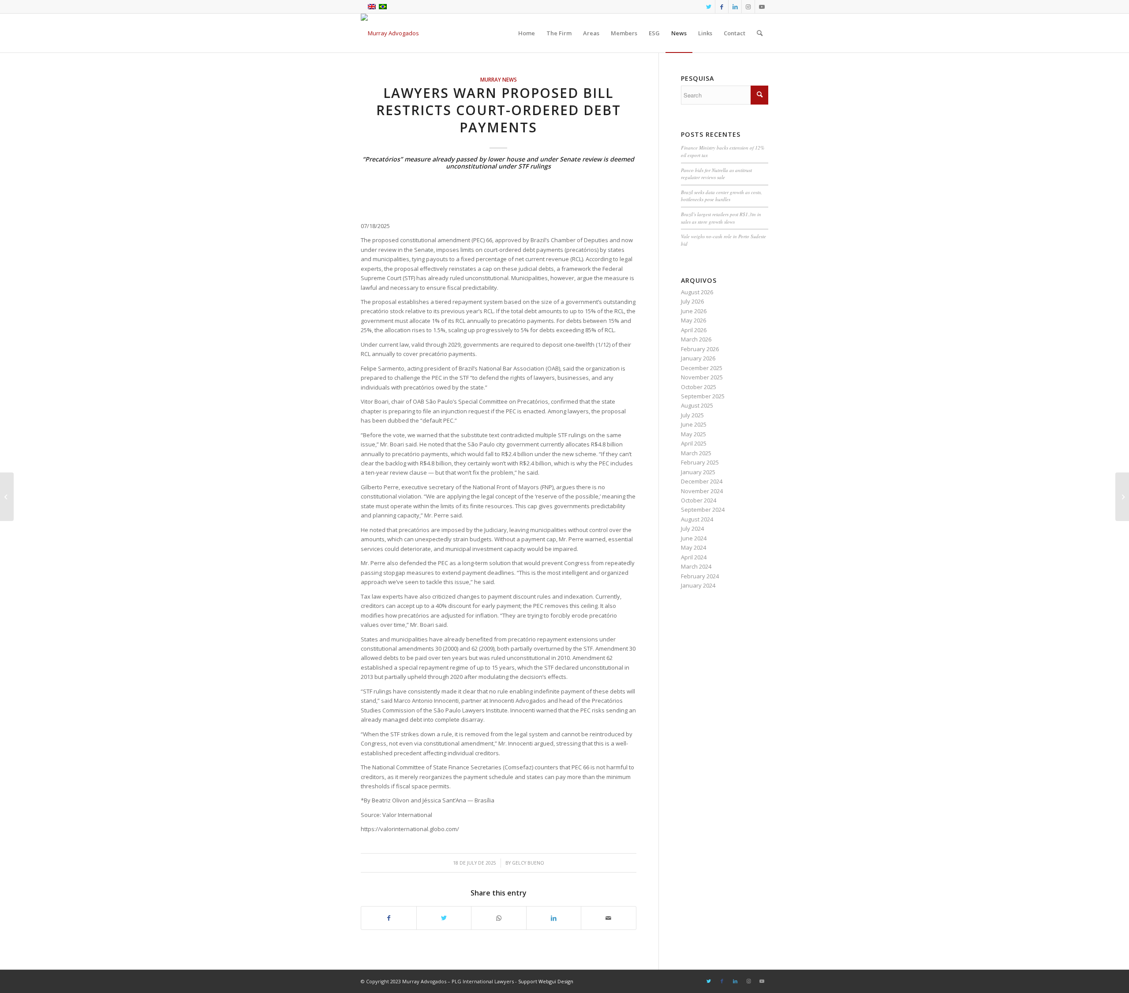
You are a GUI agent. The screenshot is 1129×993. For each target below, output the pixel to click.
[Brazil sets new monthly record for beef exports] (7, 496)
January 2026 (698, 358)
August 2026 (697, 292)
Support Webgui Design (545, 981)
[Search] (759, 33)
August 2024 (697, 519)
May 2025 (693, 434)
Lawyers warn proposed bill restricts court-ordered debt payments (498, 110)
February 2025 (700, 462)
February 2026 (700, 349)
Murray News (498, 79)
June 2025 (694, 424)
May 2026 (693, 320)
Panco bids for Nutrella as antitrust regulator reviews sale (716, 174)
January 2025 (698, 472)
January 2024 (698, 585)
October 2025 (698, 387)
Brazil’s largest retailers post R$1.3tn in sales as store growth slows (721, 218)
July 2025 (692, 415)
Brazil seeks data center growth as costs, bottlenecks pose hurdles (721, 196)
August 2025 (697, 405)
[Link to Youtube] (761, 6)
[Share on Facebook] (388, 918)
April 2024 (694, 557)
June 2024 (694, 538)
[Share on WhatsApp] (498, 918)
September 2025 (703, 396)
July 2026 (692, 301)
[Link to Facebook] (721, 6)
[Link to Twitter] (708, 6)
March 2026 (696, 339)
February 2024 (700, 576)
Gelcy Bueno (528, 863)
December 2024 (701, 481)
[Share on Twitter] (444, 918)
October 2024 (698, 500)
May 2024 (693, 547)
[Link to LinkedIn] (735, 6)
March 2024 (696, 566)
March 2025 (696, 453)
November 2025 (702, 377)
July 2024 (692, 528)
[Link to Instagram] (748, 6)
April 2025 (694, 443)
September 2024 (703, 509)
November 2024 (702, 491)
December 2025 (701, 368)
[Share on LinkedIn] (554, 918)
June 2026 (694, 311)
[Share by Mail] (608, 918)
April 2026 (694, 330)
